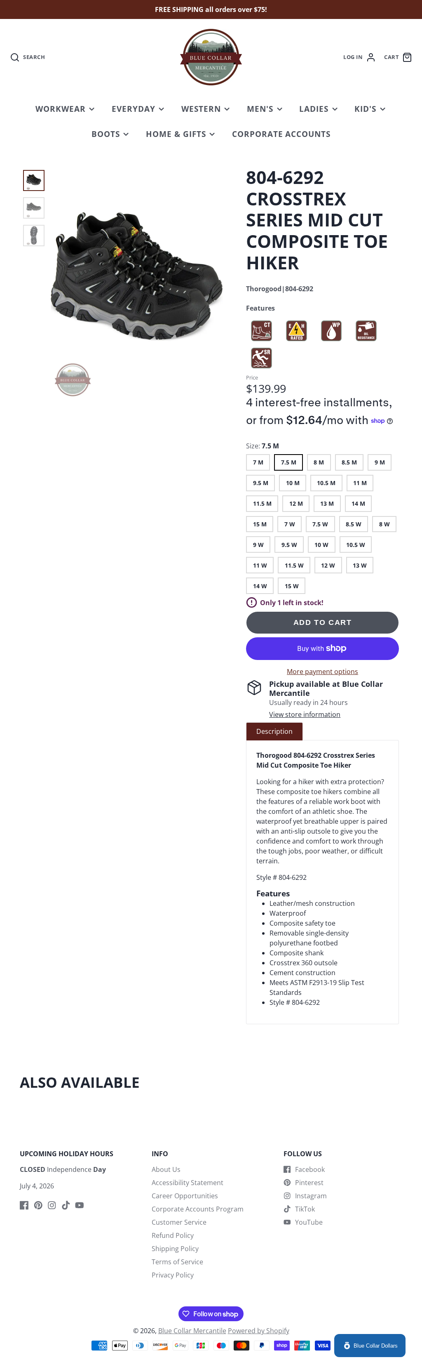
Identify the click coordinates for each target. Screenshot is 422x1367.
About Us (166, 1169)
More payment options (322, 671)
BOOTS (105, 133)
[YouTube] (79, 1205)
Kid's (365, 108)
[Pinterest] (38, 1205)
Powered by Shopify (258, 1330)
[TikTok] (65, 1205)
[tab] (274, 731)
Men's (260, 108)
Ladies (313, 108)
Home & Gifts (176, 133)
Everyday (133, 108)
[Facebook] (24, 1205)
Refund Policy (173, 1235)
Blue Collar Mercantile (192, 1330)
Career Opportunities (185, 1195)
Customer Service (179, 1222)
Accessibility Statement (187, 1182)
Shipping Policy (175, 1248)
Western (201, 108)
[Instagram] (51, 1205)
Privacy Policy (173, 1275)
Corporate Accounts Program (198, 1209)
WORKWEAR (60, 108)
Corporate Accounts (281, 133)
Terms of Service (177, 1261)
